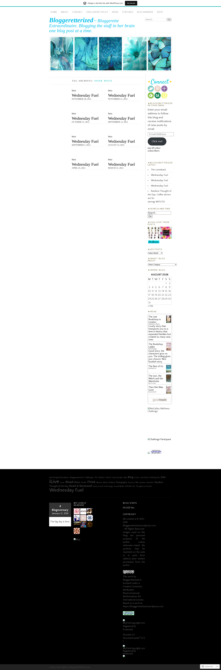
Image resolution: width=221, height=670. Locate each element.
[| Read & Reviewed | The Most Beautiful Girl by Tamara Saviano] (153, 242)
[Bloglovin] (164, 91)
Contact (77, 12)
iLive (54, 481)
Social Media (119, 486)
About (64, 12)
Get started (131, 3)
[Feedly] (151, 97)
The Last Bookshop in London (154, 319)
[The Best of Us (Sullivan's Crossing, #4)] (168, 371)
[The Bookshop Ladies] (168, 350)
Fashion (101, 477)
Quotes (142, 482)
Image (74, 90)
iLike (163, 477)
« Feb (150, 306)
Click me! (157, 141)
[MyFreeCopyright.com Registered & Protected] (134, 629)
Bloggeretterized (71, 20)
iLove (62, 482)
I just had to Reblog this (150, 477)
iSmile (83, 482)
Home (53, 12)
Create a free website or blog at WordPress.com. (70, 667)
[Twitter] (151, 91)
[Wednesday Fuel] (166, 233)
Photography (121, 482)
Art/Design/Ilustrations (59, 477)
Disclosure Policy (97, 12)
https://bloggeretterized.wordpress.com (143, 606)
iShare (77, 482)
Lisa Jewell (153, 392)
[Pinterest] (157, 91)
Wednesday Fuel (85, 95)
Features (127, 12)
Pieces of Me (133, 482)
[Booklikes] (157, 97)
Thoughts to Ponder (144, 486)
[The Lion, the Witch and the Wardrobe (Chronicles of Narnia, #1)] (168, 381)
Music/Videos (109, 482)
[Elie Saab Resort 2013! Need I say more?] (153, 233)
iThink (91, 482)
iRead (115, 12)
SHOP (160, 12)
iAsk (125, 477)
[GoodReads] (164, 97)
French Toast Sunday (114, 477)
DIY (95, 477)
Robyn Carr (153, 368)
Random (150, 482)
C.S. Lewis (153, 383)
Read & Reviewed (80, 486)
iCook (136, 477)
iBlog (130, 477)
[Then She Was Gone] (168, 393)
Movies (99, 482)
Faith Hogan (153, 349)
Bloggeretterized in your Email (160, 104)
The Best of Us (155, 366)
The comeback (158, 169)
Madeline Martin (155, 324)
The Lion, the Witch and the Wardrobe (155, 379)
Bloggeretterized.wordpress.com (139, 525)
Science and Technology (103, 486)
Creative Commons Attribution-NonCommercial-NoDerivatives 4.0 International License (133, 593)
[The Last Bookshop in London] (168, 322)
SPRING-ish (130, 486)
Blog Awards (145, 12)
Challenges (88, 477)
